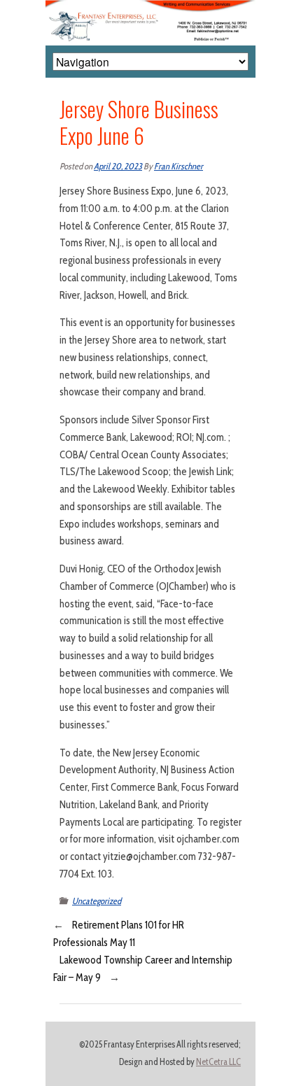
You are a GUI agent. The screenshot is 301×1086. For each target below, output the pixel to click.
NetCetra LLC (218, 1062)
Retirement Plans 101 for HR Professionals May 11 (118, 934)
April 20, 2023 (118, 166)
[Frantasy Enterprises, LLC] (150, 8)
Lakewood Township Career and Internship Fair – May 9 (142, 969)
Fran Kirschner (178, 166)
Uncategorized (96, 901)
